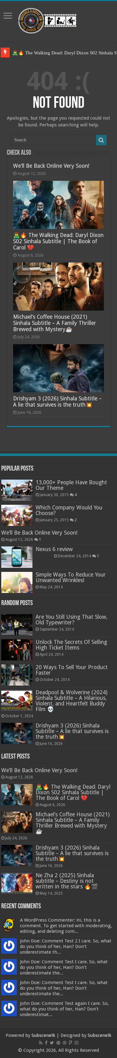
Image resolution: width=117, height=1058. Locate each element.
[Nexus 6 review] (16, 557)
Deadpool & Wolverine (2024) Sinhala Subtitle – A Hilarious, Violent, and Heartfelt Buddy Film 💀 (71, 700)
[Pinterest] (58, 1043)
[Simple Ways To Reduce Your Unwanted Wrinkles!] (16, 582)
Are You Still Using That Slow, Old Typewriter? (71, 620)
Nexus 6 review (54, 549)
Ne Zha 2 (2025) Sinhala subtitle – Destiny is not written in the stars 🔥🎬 (67, 881)
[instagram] (76, 1043)
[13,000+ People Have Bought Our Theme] (16, 490)
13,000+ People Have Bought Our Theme (71, 485)
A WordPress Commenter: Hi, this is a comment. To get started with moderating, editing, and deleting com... (66, 925)
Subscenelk (43, 1035)
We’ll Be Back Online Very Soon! (51, 166)
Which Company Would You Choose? (69, 510)
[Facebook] (46, 1043)
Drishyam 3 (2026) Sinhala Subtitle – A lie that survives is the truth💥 (57, 401)
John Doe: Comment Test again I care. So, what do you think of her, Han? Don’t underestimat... (64, 1009)
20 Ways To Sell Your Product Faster (72, 670)
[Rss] (40, 1043)
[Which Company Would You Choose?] (16, 515)
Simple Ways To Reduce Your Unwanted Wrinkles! (71, 577)
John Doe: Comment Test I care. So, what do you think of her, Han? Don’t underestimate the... (64, 967)
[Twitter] (52, 1043)
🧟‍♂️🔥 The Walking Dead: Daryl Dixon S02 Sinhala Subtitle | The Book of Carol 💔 (58, 241)
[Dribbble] (64, 1043)
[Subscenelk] (58, 19)
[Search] (101, 140)
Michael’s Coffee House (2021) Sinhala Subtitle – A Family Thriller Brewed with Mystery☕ (54, 323)
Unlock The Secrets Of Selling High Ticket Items (71, 645)
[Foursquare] (70, 1043)
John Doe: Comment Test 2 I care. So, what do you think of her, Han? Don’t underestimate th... (65, 946)
